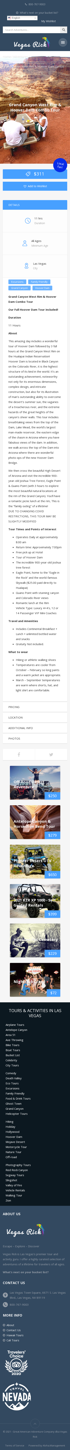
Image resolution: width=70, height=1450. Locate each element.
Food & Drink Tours (18, 1098)
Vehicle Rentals (15, 1190)
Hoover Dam (42, 288)
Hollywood (12, 1132)
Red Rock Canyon (17, 1170)
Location (15, 717)
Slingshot (11, 1180)
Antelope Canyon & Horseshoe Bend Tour (34, 824)
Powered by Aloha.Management (47, 1445)
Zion (8, 1200)
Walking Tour (14, 1195)
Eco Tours (12, 1083)
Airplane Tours (15, 1025)
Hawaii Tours (15, 1335)
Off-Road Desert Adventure (29, 784)
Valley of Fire (14, 1185)
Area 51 (11, 1035)
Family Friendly (39, 281)
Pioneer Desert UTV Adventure (32, 863)
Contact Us (14, 1330)
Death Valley (14, 1078)
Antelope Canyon (16, 1030)
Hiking (9, 1121)
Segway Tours (15, 1175)
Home (7, 56)
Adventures (20, 56)
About (10, 1325)
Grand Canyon (19, 288)
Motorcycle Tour (16, 1147)
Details (14, 205)
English (15, 18)
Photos (14, 738)
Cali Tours (13, 1340)
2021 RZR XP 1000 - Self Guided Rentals (35, 903)
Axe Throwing (14, 1040)
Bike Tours (12, 1045)
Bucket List (13, 1055)
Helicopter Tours (17, 1114)
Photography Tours (18, 1165)
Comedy (11, 1073)
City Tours (12, 1065)
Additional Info (20, 728)
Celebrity (11, 1060)
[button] (35, 186)
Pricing (13, 707)
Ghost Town (13, 1103)
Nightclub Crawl (29, 981)
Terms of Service (14, 1445)
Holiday (10, 1126)
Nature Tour (13, 1152)
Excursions (17, 281)
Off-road (11, 1157)
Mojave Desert (15, 1142)
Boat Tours (13, 1050)
